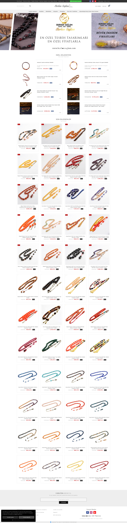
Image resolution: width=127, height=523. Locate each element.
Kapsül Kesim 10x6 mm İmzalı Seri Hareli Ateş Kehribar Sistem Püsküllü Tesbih (27, 146)
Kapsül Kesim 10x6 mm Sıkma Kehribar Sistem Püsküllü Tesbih (28, 478)
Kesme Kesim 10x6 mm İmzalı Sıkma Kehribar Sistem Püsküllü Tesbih (99, 448)
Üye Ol (104, 6)
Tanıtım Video (26, 1)
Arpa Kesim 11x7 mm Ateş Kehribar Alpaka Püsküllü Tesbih (75, 297)
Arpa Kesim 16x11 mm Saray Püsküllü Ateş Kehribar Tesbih (75, 237)
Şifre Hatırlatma (57, 515)
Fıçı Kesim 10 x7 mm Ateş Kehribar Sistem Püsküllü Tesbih (51, 207)
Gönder (63, 502)
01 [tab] (59, 48)
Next (125, 31)
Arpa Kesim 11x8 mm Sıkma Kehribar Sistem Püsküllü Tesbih (99, 418)
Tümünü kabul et (26, 517)
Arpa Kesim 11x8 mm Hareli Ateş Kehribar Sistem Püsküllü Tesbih (99, 207)
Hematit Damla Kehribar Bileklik (45, 62)
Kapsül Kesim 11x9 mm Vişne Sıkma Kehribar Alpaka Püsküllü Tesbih (75, 176)
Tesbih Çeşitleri (33, 11)
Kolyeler (55, 11)
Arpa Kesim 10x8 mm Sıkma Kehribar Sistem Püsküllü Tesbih (51, 478)
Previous (2, 31)
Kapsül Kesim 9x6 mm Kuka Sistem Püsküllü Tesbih (96, 77)
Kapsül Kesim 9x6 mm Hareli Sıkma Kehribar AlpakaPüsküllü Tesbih (28, 176)
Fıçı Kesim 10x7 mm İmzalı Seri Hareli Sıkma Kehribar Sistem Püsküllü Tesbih (99, 176)
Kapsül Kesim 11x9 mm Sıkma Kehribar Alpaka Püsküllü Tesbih (28, 237)
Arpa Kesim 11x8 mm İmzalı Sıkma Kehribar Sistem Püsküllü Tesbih (75, 478)
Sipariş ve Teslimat (39, 512)
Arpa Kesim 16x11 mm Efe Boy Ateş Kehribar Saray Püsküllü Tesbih (75, 207)
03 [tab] (62, 48)
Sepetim (55, 512)
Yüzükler (41, 11)
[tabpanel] (63, 31)
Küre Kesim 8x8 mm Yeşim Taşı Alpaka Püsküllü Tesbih (52, 358)
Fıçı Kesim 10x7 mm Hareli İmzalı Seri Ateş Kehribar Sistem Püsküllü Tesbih (99, 146)
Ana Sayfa (19, 1)
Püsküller (62, 11)
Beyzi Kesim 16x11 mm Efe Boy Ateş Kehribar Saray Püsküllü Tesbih (75, 146)
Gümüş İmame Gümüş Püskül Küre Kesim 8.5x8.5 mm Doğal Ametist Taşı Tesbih (95, 105)
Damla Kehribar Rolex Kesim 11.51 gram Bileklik (96, 62)
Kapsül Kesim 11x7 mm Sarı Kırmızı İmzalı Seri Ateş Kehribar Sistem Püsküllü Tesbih (99, 237)
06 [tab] (67, 48)
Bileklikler (48, 11)
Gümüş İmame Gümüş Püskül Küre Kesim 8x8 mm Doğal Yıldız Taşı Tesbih (48, 105)
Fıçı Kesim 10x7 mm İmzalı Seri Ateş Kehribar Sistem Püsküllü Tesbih (99, 267)
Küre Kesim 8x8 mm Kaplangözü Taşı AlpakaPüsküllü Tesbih (51, 327)
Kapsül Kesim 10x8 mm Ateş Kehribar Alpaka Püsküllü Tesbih (99, 327)
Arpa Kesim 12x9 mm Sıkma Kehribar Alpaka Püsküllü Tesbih (28, 327)
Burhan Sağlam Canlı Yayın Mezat (48, 1)
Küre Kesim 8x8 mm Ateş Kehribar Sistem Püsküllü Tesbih (28, 358)
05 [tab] (65, 48)
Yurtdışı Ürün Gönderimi (41, 509)
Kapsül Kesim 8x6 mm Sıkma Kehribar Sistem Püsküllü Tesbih (51, 267)
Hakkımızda (61, 1)
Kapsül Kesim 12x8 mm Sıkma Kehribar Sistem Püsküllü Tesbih (75, 327)
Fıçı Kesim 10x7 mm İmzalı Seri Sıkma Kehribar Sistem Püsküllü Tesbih (51, 146)
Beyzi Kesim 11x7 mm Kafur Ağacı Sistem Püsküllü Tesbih (47, 77)
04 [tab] (64, 48)
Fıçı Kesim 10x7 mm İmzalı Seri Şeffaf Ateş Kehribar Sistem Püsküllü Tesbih (51, 176)
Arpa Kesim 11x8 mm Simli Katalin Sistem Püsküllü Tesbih (27, 388)
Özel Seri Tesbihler (72, 11)
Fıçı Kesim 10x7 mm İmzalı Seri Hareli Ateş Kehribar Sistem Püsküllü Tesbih (51, 237)
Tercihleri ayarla (10, 517)
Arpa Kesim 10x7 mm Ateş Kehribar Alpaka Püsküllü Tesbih (75, 388)
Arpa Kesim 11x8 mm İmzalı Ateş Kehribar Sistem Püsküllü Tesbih (99, 388)
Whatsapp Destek (76, 1)
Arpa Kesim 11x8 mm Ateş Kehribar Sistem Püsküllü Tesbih (28, 448)
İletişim (67, 1)
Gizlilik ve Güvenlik (57, 509)
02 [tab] (61, 48)
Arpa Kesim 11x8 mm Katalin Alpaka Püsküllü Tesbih (51, 418)
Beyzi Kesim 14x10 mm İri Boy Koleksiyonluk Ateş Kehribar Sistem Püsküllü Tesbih (28, 207)
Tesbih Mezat (34, 1)
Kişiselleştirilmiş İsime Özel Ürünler (89, 11)
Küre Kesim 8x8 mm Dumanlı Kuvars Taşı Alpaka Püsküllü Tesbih (47, 91)
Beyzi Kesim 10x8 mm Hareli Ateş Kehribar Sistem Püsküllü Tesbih (28, 267)
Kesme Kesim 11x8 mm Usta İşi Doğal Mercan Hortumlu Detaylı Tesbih (96, 91)
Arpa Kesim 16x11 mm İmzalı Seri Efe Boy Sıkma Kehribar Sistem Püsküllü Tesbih (75, 267)
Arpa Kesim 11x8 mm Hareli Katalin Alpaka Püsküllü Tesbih (51, 388)
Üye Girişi (98, 6)
